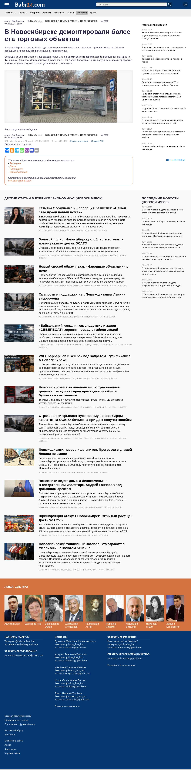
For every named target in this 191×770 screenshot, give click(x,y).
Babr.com (30, 5)
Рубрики (35, 12)
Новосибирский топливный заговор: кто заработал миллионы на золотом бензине (82, 546)
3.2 (22, 764)
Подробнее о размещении (121, 665)
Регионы (10, 12)
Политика (70, 231)
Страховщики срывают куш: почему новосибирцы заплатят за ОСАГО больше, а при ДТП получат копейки (85, 418)
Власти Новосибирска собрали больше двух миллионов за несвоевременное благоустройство (162, 35)
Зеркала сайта (12, 753)
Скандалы (88, 407)
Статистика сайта (13, 741)
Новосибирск (88, 21)
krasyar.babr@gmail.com (77, 673)
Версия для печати (79, 141)
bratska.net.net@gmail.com (29, 655)
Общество (89, 255)
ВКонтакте (17, 169)
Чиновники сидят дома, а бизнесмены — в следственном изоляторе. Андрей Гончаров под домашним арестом (80, 485)
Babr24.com (36, 21)
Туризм (70, 345)
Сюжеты (22, 12)
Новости (82, 12)
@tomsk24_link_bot (76, 696)
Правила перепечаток (16, 720)
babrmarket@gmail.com (130, 658)
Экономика (52, 21)
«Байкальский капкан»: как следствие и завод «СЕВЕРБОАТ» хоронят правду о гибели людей (78, 327)
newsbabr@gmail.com (26, 644)
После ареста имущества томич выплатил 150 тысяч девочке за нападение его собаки (163, 134)
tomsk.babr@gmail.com (77, 699)
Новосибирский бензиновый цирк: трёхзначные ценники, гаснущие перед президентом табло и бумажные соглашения (79, 391)
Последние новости (154, 25)
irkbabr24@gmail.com (76, 660)
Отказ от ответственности (17, 716)
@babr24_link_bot (25, 641)
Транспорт (78, 255)
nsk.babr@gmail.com (19, 180)
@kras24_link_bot (75, 670)
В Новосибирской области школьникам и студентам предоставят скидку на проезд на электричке (163, 271)
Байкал (94, 345)
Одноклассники (19, 172)
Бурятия (119, 345)
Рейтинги (59, 12)
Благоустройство (74, 286)
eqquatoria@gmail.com (129, 647)
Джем (13, 166)
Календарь (10, 749)
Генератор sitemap (72, 764)
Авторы (46, 12)
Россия (114, 255)
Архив (93, 12)
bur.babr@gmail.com (75, 647)
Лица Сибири (16, 586)
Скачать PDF (97, 141)
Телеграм (15, 163)
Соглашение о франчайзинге (19, 724)
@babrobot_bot (126, 644)
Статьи (70, 12)
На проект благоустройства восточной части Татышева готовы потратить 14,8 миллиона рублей (162, 97)
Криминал (72, 507)
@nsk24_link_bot (75, 683)
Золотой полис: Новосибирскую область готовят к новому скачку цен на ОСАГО (81, 241)
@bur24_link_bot (75, 644)
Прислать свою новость (67, 706)
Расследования (82, 345)
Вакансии (9, 734)
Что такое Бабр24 (13, 730)
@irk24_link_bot (74, 657)
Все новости (175, 160)
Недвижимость (69, 21)
